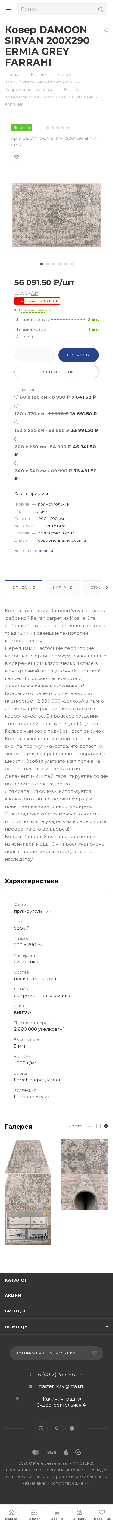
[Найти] (99, 9)
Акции (13, 1295)
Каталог (16, 1280)
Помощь (16, 1326)
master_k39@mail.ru (61, 1386)
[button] (42, 264)
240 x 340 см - (55, 474)
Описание (23, 587)
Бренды (15, 1310)
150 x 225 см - (56, 430)
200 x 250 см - (55, 450)
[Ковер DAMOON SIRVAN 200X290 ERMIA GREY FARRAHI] (56, 214)
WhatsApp (71, 1428)
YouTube (41, 1428)
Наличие (62, 587)
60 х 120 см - (58, 397)
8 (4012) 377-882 (58, 1374)
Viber (56, 1428)
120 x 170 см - (55, 413)
